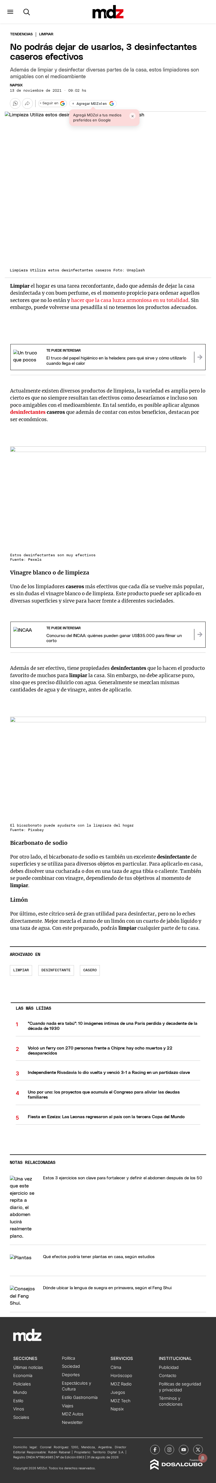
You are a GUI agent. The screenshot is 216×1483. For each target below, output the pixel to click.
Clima (116, 1367)
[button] (10, 12)
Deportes (71, 1374)
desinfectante (56, 970)
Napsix (16, 85)
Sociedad (71, 1366)
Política (68, 1358)
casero (90, 970)
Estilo (18, 1400)
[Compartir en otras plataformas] (27, 103)
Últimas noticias (28, 1367)
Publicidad (169, 1367)
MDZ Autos (73, 1414)
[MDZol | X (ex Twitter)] (198, 1449)
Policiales (22, 1384)
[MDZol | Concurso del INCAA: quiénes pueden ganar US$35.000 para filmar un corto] (199, 634)
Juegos (118, 1392)
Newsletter (72, 1422)
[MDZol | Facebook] (154, 1449)
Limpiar (21, 970)
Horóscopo (121, 1375)
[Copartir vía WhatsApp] (15, 103)
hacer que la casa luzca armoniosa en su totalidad (129, 300)
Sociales (21, 1417)
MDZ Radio (121, 1384)
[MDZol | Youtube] (183, 1449)
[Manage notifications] (202, 1458)
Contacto (167, 1375)
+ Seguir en (49, 103)
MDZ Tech (120, 1400)
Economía (22, 1375)
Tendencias (21, 34)
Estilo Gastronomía (80, 1397)
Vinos (18, 1408)
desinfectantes (28, 412)
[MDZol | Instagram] (169, 1449)
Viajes (67, 1405)
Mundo (20, 1392)
